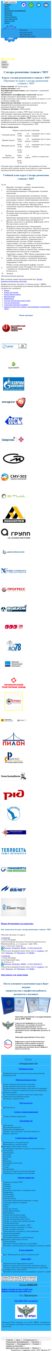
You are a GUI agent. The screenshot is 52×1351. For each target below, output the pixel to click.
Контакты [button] (23, 30)
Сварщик (6, 1184)
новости (28, 1284)
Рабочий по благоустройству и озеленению (20, 1244)
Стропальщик (8, 1196)
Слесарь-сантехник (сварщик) (15, 1217)
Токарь (6, 290)
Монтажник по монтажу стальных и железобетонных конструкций (24, 1150)
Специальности (29, 1340)
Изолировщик (8, 1169)
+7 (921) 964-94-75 (34, 964)
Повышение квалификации (15, 11)
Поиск (7, 23)
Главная (8, 4)
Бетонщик (7, 1155)
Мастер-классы (26, 1103)
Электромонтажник (10, 1235)
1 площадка (5, 938)
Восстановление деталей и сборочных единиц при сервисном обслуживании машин (23, 1096)
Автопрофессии (26, 1121)
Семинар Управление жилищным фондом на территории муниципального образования (25, 1269)
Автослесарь (8, 1125)
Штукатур (7, 1161)
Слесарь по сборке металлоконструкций (19, 1171)
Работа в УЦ (10, 21)
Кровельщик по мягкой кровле (15, 1144)
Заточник (6, 1188)
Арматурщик (8, 1153)
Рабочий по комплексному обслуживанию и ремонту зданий (27, 1246)
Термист (6, 1205)
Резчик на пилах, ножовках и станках (17, 1227)
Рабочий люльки (9, 1198)
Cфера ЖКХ (26, 1259)
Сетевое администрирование (26, 1112)
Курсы (7, 9)
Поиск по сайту (30, 1280)
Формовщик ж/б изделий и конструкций (19, 1173)
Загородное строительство (13, 1099)
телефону (40, 951)
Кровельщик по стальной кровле (16, 1142)
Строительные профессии (26, 1138)
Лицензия (8, 15)
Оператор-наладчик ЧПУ (13, 1182)
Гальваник (7, 1186)
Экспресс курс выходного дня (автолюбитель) (21, 1131)
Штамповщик (8, 1194)
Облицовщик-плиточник (12, 1163)
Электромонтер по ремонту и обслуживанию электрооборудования (21, 1232)
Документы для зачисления (12, 1280)
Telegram (7, 948)
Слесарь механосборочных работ (17, 301)
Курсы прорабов (26, 1250)
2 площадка (5, 956)
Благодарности (10, 17)
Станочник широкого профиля (16, 305)
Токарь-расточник (11, 292)
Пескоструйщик (9, 1241)
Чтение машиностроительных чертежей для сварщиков (25, 1088)
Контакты (8, 13)
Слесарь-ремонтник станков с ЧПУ (17, 1225)
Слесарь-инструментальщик (14, 1215)
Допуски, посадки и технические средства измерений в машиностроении (25, 1091)
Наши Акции (14, 1277)
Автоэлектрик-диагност (12, 1127)
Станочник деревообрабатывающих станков (20, 1200)
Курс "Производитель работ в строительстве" (21, 1255)
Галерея (5, 1277)
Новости (5, 64)
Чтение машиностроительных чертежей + (19, 1086)
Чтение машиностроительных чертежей (21, 280)
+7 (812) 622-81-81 (34, 948)
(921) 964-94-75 (26, 35)
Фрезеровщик (9, 296)
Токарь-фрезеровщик (12, 294)
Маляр (5, 1159)
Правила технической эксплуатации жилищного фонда (24, 1265)
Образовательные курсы (26, 1080)
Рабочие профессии (26, 1178)
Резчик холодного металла (13, 1229)
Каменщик (7, 1157)
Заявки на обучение (29, 1277)
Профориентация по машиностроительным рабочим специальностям (24, 1074)
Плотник (6, 1165)
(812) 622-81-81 (26, 33)
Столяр (6, 1167)
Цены (7, 6)
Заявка (4, 67)
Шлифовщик (9, 298)
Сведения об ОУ (11, 19)
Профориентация (26, 1069)
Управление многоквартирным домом (18, 1263)
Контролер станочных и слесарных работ (19, 1190)
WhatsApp (16, 948)
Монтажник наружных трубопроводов (18, 1237)
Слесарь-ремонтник (12, 303)
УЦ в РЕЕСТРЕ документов (26, 1301)
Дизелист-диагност (10, 1133)
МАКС (23, 948)
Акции (4, 62)
